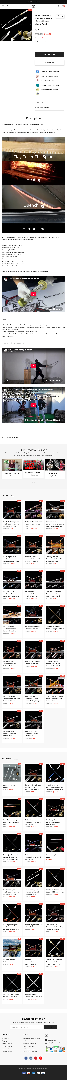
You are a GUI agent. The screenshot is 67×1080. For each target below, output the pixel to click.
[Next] (30, 24)
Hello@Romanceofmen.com (57, 1043)
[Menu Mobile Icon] (3, 6)
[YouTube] (40, 1058)
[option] (16, 25)
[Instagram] (31, 1058)
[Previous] (1, 24)
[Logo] (33, 6)
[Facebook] (26, 1058)
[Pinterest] (36, 1058)
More (12, 496)
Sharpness (39, 38)
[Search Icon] (8, 6)
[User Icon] (59, 6)
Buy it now (49, 63)
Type (36, 30)
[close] (65, 2)
